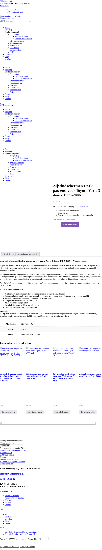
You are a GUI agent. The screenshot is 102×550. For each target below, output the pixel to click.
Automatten (14, 34)
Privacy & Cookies (27, 547)
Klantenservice (6, 453)
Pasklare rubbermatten (23, 39)
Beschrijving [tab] (8, 254)
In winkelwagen (70, 224)
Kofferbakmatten (21, 36)
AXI (12, 52)
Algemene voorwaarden (9, 547)
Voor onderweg (16, 43)
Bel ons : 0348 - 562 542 (10, 459)
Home (7, 27)
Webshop (8, 30)
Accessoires (14, 45)
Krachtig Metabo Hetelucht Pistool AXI (20, 534)
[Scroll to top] (1, 549)
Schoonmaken (15, 50)
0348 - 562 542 (7, 479)
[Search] (30, 21)
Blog (7, 57)
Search (2, 21)
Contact (8, 59)
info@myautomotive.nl (12, 473)
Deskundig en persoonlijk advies (13, 450)
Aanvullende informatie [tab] (27, 254)
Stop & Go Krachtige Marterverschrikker (21, 532)
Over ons (8, 54)
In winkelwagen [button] (8, 412)
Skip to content (6, 1)
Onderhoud (14, 48)
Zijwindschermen (17, 41)
